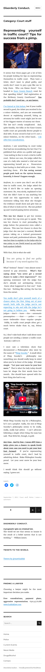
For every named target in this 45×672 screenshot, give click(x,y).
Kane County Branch (23, 91)
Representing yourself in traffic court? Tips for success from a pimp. (22, 34)
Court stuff (24, 497)
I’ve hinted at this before (14, 106)
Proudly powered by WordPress (30, 668)
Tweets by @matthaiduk (14, 559)
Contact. (7, 661)
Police (31, 497)
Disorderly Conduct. (16, 8)
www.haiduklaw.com (12, 604)
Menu (37, 8)
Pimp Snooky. (22, 353)
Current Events (10, 645)
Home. (6, 634)
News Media (8, 650)
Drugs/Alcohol (9, 655)
